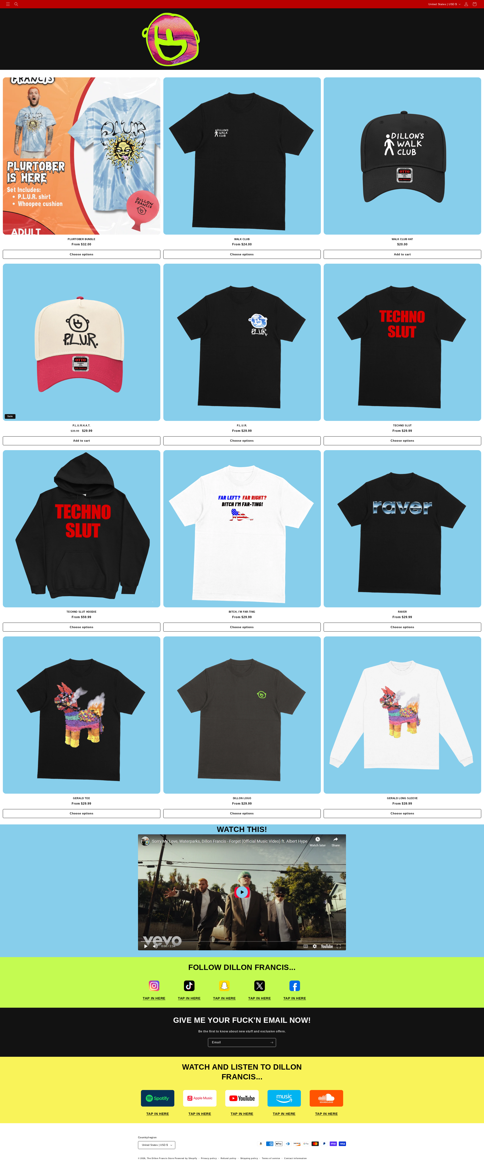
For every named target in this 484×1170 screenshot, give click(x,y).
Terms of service (271, 1158)
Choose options (81, 254)
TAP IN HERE (154, 998)
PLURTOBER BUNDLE (81, 239)
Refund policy (228, 1158)
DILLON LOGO (242, 798)
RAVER (402, 611)
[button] (8, 4)
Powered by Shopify (186, 1158)
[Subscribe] (272, 1042)
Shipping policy (249, 1158)
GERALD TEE (81, 798)
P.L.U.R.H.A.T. (81, 425)
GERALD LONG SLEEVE (402, 798)
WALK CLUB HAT (402, 239)
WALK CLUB (242, 239)
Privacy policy (209, 1158)
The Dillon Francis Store (160, 1158)
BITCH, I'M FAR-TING (242, 611)
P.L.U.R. (242, 425)
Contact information (295, 1158)
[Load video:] (242, 892)
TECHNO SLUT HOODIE (81, 611)
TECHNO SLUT (402, 425)
